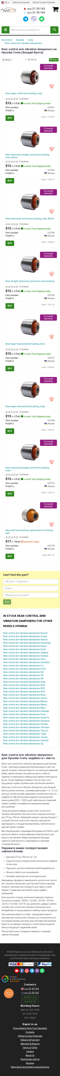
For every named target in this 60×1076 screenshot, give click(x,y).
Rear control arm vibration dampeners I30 (23, 675)
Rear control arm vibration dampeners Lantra (25, 698)
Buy (10, 118)
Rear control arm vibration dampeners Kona (24, 695)
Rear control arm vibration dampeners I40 (23, 678)
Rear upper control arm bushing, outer (24, 93)
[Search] (54, 29)
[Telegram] (26, 19)
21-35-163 (36, 8)
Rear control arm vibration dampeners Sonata (25, 724)
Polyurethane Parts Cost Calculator (30, 1028)
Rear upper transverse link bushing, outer (25, 406)
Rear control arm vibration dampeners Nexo (24, 708)
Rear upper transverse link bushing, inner (25, 344)
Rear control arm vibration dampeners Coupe (25, 636)
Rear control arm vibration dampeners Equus (25, 646)
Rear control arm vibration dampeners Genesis (25, 656)
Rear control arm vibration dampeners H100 (24, 669)
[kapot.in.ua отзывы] (13, 979)
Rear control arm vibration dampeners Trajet (24, 734)
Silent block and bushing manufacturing (30, 1067)
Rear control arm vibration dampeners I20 (23, 672)
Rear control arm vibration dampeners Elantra (25, 639)
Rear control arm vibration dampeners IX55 (24, 691)
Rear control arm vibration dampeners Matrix (25, 704)
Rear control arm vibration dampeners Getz (24, 659)
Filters (55, 60)
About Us (30, 1055)
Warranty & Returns (30, 1044)
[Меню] (6, 29)
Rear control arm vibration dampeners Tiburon (25, 730)
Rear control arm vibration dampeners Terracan (26, 727)
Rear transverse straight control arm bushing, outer (27, 469)
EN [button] (6, 2)
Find (7, 602)
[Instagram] (27, 970)
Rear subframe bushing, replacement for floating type (29, 531)
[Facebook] (22, 970)
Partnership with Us (30, 1059)
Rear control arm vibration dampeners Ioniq (24, 682)
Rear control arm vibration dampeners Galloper (26, 652)
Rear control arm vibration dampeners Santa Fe (26, 717)
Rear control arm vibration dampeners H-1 (23, 665)
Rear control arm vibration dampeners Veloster (26, 740)
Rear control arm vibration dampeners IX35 (24, 688)
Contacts (30, 1032)
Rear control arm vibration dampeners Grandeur (26, 662)
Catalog (30, 1051)
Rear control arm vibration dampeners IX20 (24, 685)
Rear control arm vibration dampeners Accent (25, 633)
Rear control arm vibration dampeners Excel (24, 649)
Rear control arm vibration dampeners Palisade (26, 711)
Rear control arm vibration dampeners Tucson (25, 737)
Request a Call (30, 997)
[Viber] (34, 19)
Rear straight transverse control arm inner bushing (30, 281)
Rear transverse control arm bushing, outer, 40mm (30, 218)
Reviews (30, 1063)
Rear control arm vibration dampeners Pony (24, 714)
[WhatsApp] (42, 19)
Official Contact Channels (43, 2)
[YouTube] (16, 970)
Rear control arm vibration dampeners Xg (23, 743)
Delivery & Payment (21, 2)
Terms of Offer (30, 1047)
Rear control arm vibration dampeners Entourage (27, 643)
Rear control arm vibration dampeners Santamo (26, 721)
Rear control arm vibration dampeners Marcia (25, 701)
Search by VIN (30, 1001)
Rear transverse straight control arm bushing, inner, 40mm (27, 156)
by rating (6, 60)
